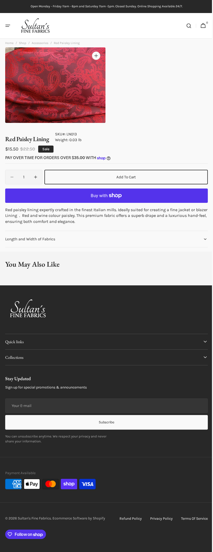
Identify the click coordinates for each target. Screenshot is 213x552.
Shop (22, 44)
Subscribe (104, 422)
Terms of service (190, 518)
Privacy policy (157, 518)
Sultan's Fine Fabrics (34, 518)
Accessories (40, 44)
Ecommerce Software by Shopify (78, 518)
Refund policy (127, 518)
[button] (8, 26)
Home (9, 44)
